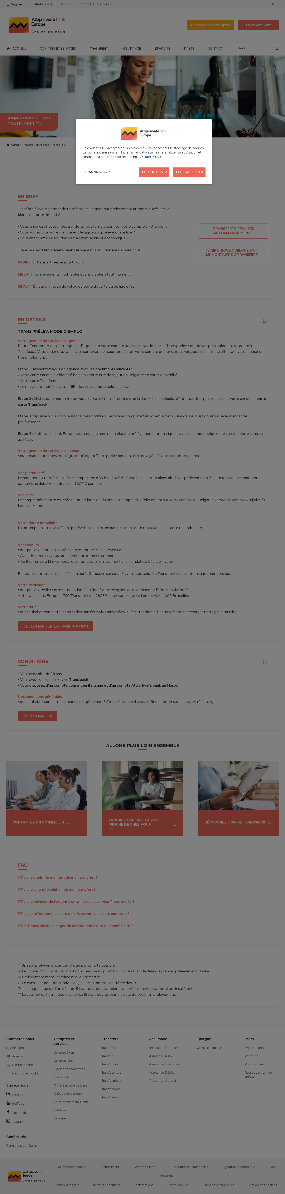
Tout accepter (189, 172)
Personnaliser (96, 172)
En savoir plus (150, 157)
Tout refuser (154, 172)
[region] (144, 151)
